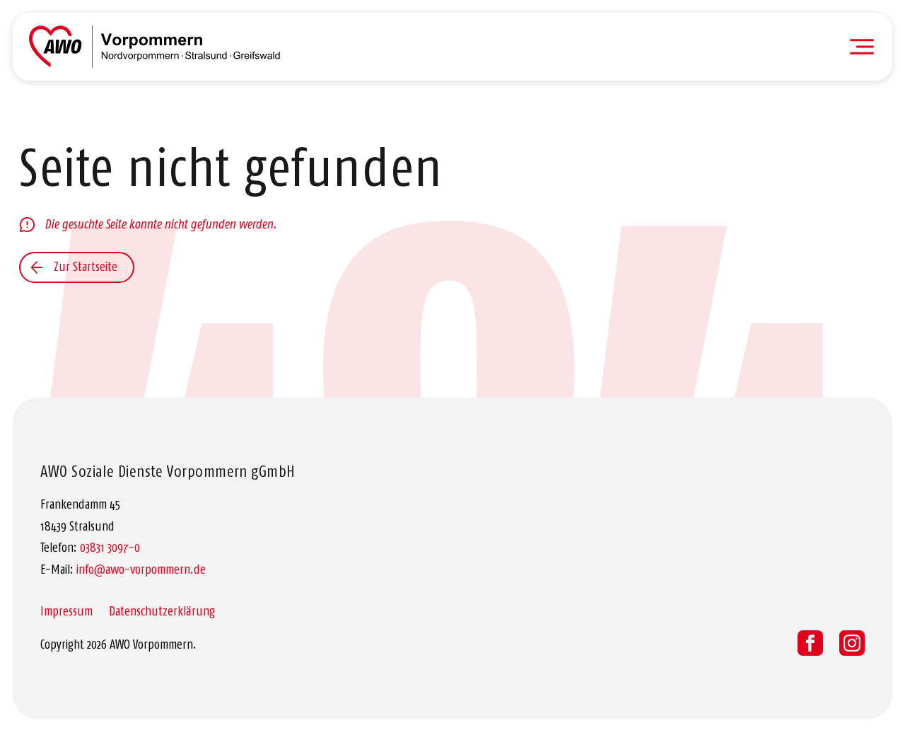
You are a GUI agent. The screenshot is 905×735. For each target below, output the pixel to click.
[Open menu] (861, 46)
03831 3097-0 (110, 547)
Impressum (66, 611)
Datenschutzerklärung (162, 611)
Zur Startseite (85, 267)
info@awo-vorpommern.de (141, 569)
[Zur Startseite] (154, 46)
